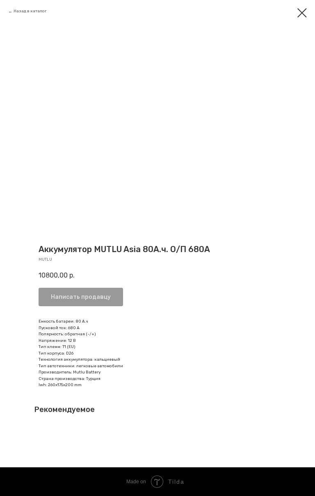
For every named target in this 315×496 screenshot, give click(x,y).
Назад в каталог (30, 11)
